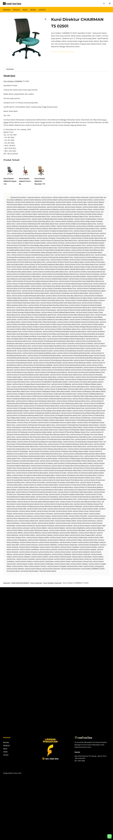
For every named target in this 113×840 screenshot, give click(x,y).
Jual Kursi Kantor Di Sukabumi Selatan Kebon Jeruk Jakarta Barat (33, 475)
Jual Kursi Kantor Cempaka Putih (28, 209)
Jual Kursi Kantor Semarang (28, 552)
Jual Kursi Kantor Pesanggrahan (88, 545)
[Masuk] (104, 3)
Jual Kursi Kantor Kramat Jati (25, 525)
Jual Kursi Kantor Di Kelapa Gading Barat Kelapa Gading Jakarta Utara (75, 336)
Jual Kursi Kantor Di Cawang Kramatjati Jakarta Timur (55, 231)
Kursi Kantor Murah (13, 571)
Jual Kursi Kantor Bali (96, 197)
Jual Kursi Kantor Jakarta (80, 513)
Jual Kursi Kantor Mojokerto (69, 533)
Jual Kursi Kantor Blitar (79, 204)
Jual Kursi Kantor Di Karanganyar (45, 310)
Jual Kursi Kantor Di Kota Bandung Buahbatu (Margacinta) (83, 358)
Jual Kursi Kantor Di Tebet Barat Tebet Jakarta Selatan (75, 492)
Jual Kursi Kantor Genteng (27, 511)
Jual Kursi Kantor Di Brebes (85, 226)
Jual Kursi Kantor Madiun (39, 528)
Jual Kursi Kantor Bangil (49, 200)
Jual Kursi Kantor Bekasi (14, 204)
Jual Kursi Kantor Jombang (96, 516)
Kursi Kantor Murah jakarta (30, 571)
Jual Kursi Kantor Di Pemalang (27, 422)
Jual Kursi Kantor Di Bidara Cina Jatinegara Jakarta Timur (77, 224)
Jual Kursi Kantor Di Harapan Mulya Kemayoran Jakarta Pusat (72, 283)
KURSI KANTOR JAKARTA (20, 583)
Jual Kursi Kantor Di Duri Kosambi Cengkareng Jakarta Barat (44, 264)
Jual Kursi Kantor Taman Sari (82, 559)
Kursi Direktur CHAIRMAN (13, 81)
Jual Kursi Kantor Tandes (62, 561)
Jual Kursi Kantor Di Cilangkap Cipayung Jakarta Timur (68, 245)
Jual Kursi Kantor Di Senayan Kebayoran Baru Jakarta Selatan (52, 468)
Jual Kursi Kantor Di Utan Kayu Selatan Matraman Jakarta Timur (38, 501)
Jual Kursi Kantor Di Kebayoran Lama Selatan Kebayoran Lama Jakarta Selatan (43, 319)
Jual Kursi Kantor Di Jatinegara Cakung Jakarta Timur (59, 288)
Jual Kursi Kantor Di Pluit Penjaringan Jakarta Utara (33, 437)
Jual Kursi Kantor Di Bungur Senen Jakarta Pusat (46, 228)
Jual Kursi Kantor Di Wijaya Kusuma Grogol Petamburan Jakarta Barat (39, 506)
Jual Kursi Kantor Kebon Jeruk (28, 521)
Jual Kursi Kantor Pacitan (58, 537)
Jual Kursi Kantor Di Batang (64, 221)
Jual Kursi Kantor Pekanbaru (48, 545)
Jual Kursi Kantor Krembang (45, 525)
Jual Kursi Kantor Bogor (95, 204)
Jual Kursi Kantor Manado (57, 530)
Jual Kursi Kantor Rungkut (88, 547)
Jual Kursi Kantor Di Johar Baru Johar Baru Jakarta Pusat (64, 295)
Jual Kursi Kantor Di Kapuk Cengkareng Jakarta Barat (33, 307)
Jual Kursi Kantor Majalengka (75, 528)
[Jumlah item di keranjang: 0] (110, 3)
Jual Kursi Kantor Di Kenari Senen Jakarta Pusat (40, 343)
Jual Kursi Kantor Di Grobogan (89, 274)
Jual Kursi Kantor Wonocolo (51, 569)
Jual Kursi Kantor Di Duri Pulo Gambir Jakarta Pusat (82, 264)
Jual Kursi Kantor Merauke (50, 533)
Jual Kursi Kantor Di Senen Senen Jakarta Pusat (88, 468)
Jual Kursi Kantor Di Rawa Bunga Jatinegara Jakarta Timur (65, 456)
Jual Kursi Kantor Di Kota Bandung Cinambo (76, 363)
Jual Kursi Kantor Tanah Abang (43, 561)
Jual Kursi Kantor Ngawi (61, 535)
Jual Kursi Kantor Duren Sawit (37, 509)
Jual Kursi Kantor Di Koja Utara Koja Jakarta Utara (83, 346)
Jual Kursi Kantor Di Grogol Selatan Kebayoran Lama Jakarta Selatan (63, 276)
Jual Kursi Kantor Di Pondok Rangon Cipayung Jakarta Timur (83, 442)
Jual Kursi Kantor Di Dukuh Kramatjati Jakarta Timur (86, 260)
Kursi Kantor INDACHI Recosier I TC (40, 181)
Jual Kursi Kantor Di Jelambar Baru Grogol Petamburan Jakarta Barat (44, 291)
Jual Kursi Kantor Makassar (94, 528)
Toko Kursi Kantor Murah (47, 571)
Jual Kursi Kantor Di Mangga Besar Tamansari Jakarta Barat (64, 389)
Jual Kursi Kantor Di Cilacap (56, 243)
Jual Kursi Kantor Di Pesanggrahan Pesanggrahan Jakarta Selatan (77, 425)
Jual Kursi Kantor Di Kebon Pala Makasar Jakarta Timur (63, 329)
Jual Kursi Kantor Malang (15, 530)
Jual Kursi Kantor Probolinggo (29, 547)
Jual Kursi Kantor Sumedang (25, 559)
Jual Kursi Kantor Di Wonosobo (93, 506)
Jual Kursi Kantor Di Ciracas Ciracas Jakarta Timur (33, 260)
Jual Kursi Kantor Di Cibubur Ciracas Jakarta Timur (53, 238)
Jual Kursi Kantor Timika (20, 566)
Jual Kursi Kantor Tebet (62, 564)
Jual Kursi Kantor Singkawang (61, 554)
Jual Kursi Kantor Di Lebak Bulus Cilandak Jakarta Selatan (49, 382)
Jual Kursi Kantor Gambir (90, 509)
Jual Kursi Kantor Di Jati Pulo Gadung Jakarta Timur (88, 286)
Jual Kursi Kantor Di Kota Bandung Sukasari (85, 370)
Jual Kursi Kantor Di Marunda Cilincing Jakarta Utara (59, 394)
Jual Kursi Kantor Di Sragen (58, 473)
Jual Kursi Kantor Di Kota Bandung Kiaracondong (69, 365)
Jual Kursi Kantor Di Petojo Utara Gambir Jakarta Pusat (40, 430)
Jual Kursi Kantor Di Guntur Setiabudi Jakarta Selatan (50, 279)
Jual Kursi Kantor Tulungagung (93, 566)
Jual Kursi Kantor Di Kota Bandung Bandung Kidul (73, 353)
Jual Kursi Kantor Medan (15, 533)
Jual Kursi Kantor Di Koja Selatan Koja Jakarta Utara (49, 346)
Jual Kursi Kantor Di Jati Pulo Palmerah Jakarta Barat (24, 288)
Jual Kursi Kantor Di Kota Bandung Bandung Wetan (44, 355)
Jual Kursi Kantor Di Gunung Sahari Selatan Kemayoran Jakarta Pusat (35, 281)
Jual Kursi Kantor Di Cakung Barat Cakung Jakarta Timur (81, 228)
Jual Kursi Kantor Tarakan (25, 564)
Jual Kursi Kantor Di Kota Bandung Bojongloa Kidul (46, 358)
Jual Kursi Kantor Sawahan (87, 549)
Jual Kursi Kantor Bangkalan (67, 200)
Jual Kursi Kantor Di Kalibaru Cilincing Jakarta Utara (39, 298)
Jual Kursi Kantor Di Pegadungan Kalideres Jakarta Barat (41, 413)
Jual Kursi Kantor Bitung (63, 204)
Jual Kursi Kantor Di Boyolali (66, 226)
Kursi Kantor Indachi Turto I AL (25, 181)
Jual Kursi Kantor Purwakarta (69, 547)
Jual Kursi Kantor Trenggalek (56, 566)
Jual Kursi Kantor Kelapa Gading (65, 521)
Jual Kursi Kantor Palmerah (56, 540)
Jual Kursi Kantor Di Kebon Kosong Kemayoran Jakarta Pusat (42, 327)
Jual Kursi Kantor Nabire (27, 535)
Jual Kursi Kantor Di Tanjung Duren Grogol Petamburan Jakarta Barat (40, 489)
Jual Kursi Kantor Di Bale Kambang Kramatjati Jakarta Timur (30, 216)
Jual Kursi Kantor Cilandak (21, 212)
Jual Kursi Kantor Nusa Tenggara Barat (82, 535)
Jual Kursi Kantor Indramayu (44, 513)
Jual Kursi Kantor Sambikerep (29, 549)
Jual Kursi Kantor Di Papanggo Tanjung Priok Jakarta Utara (26, 408)
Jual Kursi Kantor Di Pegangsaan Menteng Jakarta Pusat (25, 415)
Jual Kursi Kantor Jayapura (42, 516)
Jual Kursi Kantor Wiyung (33, 569)
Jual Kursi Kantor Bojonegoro (16, 207)
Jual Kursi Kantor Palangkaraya (17, 540)
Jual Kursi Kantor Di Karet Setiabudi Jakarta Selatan (58, 312)
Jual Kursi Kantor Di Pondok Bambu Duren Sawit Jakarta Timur (71, 437)
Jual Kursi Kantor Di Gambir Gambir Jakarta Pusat (27, 269)
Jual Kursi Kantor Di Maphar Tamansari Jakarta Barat (24, 394)
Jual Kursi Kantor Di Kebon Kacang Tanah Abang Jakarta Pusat (59, 324)
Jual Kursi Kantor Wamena (15, 569)
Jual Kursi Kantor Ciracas (92, 212)
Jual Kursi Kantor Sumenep (45, 559)
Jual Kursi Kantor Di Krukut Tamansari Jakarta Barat (39, 377)
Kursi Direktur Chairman (66, 51)
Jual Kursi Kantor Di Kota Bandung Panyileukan (67, 367)
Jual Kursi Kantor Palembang (37, 540)
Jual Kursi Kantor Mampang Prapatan (36, 530)
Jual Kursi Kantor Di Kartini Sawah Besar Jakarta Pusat (38, 315)
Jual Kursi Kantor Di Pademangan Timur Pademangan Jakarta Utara (60, 403)
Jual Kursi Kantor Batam (64, 202)
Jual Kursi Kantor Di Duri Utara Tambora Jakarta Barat (55, 267)
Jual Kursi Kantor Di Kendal (65, 343)
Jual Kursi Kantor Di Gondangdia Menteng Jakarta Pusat (60, 274)
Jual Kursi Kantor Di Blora (47, 226)
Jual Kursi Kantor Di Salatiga (44, 463)
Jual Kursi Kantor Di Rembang (49, 461)
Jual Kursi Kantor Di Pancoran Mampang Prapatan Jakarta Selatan (81, 406)
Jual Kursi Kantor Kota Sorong (81, 523)
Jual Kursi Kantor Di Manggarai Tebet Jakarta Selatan (88, 391)
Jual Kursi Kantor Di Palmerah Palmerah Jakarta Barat (41, 406)
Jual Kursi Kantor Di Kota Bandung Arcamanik (68, 351)
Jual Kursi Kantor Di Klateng (84, 343)
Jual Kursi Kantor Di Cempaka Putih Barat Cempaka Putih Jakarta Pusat (75, 233)
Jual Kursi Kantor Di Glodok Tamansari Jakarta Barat (24, 274)
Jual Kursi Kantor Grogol (81, 511)
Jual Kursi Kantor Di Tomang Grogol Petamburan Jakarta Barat (79, 497)
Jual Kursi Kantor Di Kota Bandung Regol (27, 370)
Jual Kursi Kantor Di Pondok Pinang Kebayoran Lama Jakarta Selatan (39, 442)
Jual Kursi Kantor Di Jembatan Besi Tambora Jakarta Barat (30, 293)
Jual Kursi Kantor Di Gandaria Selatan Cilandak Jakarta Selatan (65, 269)
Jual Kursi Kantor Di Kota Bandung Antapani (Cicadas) (35, 351)
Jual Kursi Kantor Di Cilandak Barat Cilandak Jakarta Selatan (84, 243)
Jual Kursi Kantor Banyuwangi (45, 202)
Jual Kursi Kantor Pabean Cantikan (38, 537)
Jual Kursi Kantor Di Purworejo (39, 451)
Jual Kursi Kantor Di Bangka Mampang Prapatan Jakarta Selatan (53, 219)
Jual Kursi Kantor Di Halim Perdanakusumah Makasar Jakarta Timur (29, 283)
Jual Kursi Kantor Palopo (74, 540)
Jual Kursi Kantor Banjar (85, 200)
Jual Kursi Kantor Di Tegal (40, 494)
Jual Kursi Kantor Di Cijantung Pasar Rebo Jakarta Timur (58, 240)
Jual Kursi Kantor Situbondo (81, 554)
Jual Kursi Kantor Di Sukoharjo (45, 478)
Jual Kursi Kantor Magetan (56, 528)
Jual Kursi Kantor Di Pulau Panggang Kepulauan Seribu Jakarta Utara (70, 444)
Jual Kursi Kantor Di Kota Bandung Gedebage (38, 365)
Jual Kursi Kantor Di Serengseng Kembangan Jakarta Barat (62, 470)
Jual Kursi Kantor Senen (46, 552)
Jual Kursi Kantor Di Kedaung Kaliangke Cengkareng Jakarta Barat (64, 331)
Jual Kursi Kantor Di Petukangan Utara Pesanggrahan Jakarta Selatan (29, 432)
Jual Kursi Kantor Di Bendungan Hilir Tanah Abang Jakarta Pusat (37, 224)
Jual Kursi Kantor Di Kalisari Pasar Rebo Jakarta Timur (46, 300)
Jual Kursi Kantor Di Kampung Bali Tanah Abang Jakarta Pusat (60, 303)
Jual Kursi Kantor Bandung (32, 200)
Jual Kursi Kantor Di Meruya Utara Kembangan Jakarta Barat (36, 401)
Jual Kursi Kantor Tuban (75, 566)
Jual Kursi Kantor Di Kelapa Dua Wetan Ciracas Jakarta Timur (31, 336)
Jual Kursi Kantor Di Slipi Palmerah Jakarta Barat (32, 473)
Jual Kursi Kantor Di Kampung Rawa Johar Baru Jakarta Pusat (49, 305)
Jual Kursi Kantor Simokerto (22, 554)
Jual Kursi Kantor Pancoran (29, 542)
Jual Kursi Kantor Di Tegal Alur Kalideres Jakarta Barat (66, 494)
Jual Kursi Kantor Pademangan (77, 537)
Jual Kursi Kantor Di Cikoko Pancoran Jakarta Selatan (28, 243)
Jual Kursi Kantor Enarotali (56, 509)
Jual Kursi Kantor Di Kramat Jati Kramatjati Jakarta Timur (86, 372)
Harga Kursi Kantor (33, 197)
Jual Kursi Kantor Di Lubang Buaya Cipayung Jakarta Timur (31, 384)
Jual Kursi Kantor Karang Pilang (40, 518)
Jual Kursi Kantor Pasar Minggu (88, 542)
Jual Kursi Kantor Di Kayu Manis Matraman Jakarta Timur (75, 315)
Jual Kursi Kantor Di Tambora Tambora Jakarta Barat (40, 485)
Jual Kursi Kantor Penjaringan (68, 545)
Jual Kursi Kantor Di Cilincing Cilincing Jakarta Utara (40, 248)
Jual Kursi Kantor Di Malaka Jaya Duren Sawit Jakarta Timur (30, 386)
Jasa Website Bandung (102, 773)
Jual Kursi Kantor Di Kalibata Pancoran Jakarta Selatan (75, 298)
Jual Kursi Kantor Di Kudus (66, 377)
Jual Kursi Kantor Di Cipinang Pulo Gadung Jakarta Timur (54, 257)
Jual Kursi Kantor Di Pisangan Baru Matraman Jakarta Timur (50, 434)
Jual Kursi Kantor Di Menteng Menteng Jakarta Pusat (54, 398)
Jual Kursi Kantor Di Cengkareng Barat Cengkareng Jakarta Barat (69, 236)
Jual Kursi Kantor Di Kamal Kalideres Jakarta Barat (81, 300)
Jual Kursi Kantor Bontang (55, 207)
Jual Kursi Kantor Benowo (31, 204)
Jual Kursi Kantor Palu (90, 540)
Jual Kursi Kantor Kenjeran (46, 523)
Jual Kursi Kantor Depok (29, 214)
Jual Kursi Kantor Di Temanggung (47, 497)
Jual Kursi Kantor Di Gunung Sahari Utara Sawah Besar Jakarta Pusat (81, 281)
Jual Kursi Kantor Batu (79, 202)
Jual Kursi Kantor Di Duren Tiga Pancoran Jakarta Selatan (65, 262)
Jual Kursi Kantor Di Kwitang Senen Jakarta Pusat (81, 379)
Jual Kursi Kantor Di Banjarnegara (85, 219)
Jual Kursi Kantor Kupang (81, 525)
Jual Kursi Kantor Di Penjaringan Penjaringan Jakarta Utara (35, 425)
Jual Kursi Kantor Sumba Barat (82, 557)
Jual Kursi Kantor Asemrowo (79, 197)
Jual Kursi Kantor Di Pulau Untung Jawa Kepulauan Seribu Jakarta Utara (62, 446)
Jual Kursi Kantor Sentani (63, 552)
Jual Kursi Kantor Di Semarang (41, 466)
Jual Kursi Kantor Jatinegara (24, 516)
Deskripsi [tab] (10, 69)
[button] (45, 19)
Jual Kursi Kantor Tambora (24, 561)
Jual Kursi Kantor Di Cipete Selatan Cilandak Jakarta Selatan (50, 250)
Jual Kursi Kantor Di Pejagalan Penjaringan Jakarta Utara (62, 415)
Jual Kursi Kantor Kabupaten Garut (18, 518)
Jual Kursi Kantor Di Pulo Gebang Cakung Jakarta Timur (49, 449)
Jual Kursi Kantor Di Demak (60, 260)
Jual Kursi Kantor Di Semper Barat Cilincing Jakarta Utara (70, 466)
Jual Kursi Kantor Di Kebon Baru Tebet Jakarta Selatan (39, 322)
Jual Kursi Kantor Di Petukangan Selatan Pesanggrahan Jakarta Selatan (81, 430)
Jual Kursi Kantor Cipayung (74, 212)
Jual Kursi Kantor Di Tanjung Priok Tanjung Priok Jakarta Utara (36, 492)
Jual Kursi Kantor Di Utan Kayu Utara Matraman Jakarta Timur (80, 501)
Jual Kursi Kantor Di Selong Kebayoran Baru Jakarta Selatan (73, 463)
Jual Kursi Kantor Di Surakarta (35, 482)
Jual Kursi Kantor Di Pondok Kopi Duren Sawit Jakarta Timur (55, 439)
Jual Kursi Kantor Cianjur (84, 209)
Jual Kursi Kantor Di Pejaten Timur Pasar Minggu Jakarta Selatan (48, 418)
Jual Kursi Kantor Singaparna (41, 554)
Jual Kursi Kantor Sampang (48, 549)
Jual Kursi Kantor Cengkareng (49, 209)
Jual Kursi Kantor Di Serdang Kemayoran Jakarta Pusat (25, 470)
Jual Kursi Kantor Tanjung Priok (81, 561)
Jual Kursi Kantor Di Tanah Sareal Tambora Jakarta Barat (77, 485)
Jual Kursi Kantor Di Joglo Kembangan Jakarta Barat (28, 295)
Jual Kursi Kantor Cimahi (57, 212)
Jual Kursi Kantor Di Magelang (61, 384)
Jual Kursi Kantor (46, 197)
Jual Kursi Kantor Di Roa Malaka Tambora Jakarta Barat (78, 461)
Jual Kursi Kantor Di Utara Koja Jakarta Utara (58, 504)
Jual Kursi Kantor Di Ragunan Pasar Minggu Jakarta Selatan (69, 451)
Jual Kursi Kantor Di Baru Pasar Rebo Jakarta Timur (38, 221)
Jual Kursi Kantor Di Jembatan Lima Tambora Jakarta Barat (69, 293)
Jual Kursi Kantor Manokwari (76, 530)
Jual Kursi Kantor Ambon (61, 197)
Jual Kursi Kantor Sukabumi (21, 557)
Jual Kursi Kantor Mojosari (87, 533)
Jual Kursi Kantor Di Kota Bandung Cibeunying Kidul (56, 360)
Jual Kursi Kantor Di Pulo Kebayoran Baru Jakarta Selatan (87, 449)
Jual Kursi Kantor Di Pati (15, 413)
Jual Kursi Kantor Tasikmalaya (44, 564)
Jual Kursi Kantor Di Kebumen (32, 331)
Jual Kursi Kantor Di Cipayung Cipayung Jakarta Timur (75, 248)
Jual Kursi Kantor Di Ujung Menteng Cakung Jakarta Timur (58, 499)
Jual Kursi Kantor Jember (60, 516)
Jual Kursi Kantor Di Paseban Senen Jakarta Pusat (89, 410)
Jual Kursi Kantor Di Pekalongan (80, 418)
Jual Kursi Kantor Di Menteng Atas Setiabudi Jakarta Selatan (40, 396)
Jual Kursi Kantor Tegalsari (79, 564)
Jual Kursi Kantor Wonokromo (71, 569)
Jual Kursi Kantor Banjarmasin (25, 202)
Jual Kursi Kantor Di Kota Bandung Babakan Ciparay (40, 353)
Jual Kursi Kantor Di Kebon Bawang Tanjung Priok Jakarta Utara (78, 322)
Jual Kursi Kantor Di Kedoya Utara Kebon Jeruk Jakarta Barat (49, 334)
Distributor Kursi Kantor (19, 197)
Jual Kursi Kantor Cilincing (39, 212)
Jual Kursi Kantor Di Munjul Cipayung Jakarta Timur (73, 401)
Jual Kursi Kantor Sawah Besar (68, 549)
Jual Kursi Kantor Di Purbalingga (17, 451)
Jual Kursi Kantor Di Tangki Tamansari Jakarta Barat (56, 487)
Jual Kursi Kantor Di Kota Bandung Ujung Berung (51, 372)
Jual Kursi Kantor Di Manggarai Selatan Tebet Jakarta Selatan (50, 391)
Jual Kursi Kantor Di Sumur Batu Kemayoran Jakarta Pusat (75, 478)
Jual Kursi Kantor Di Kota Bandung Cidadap (47, 363)
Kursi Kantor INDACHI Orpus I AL (10, 181)
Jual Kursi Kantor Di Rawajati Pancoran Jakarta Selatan (39, 458)
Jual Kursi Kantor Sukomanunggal (60, 557)
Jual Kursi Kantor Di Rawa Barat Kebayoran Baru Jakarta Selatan (84, 454)
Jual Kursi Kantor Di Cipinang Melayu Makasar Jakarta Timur (74, 255)
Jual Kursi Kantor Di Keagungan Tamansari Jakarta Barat (53, 317)
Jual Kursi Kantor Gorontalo (46, 511)
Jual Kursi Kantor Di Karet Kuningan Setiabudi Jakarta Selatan (77, 310)
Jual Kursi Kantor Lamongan (20, 528)
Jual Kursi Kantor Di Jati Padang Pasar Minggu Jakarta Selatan (51, 286)
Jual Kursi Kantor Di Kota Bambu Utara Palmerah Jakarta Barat (64, 348)
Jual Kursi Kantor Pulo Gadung (49, 547)
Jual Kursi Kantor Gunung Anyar (23, 513)
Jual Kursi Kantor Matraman (95, 530)
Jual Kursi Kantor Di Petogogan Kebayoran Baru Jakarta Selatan (62, 427)
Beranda (6, 10)
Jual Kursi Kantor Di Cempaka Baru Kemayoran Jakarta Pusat (31, 233)
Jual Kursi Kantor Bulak (90, 207)
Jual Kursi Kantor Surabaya (63, 559)
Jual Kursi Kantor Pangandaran (49, 542)
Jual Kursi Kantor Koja (63, 523)
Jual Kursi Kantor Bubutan (73, 207)
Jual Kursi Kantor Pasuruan (29, 545)
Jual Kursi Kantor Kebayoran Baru (82, 518)
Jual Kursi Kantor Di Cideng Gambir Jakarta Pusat (87, 238)
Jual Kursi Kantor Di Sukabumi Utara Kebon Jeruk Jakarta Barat (76, 475)
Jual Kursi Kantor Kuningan (64, 525)
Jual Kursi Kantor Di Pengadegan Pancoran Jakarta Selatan (57, 422)
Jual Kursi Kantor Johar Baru (78, 516)
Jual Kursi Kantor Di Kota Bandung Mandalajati (35, 367)
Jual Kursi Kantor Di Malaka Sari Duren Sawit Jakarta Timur (70, 386)
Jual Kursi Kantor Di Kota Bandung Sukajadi (55, 370)
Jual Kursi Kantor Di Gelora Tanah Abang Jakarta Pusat (87, 272)
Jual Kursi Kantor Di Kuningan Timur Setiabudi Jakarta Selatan (44, 379)
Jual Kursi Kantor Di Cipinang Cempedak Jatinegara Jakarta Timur (32, 255)
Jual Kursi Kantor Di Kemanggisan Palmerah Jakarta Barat (66, 339)
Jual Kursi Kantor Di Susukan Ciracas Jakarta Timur (63, 482)
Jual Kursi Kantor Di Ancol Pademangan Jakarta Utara (55, 214)
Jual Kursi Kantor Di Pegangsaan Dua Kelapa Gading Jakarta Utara (83, 413)
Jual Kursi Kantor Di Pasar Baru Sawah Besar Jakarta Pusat (65, 408)
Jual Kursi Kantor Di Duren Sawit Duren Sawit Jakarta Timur (26, 262)
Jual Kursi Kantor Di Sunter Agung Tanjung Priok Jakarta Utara (62, 480)
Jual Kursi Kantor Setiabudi (81, 552)
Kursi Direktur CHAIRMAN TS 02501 (93, 569)
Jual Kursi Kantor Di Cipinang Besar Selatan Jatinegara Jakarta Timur (39, 252)
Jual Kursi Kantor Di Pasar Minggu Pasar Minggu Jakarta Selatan (51, 410)
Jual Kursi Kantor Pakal (95, 537)
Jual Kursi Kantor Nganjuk (44, 535)
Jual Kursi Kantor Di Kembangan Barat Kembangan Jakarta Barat (53, 341)
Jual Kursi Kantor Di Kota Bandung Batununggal (77, 355)
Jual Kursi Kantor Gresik (64, 511)
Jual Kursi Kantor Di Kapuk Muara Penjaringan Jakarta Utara (71, 307)
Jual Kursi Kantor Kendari (28, 523)
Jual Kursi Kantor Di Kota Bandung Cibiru (87, 360)
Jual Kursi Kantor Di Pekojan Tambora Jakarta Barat (47, 420)
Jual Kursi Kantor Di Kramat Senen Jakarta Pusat (66, 375)
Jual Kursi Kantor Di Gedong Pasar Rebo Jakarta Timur (50, 272)
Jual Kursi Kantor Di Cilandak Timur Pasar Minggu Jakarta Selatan (28, 245)
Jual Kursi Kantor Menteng (32, 533)
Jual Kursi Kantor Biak (48, 204)
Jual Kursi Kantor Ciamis (68, 209)
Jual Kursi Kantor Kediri (46, 521)
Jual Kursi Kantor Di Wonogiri (72, 506)
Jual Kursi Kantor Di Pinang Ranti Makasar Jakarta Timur (71, 432)
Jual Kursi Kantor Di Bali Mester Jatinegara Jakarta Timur (69, 216)
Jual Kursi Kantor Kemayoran (86, 521)
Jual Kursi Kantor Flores (73, 509)
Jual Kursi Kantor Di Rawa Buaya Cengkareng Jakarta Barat (26, 456)
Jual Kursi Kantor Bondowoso (36, 207)
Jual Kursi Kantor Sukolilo (39, 557)
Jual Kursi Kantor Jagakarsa (63, 513)
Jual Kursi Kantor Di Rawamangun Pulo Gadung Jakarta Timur (78, 458)
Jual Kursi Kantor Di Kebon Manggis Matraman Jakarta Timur (82, 327)
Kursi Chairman (36, 583)
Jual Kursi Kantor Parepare (69, 542)
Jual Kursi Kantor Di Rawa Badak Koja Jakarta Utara (45, 454)
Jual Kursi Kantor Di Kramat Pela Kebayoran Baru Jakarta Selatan (28, 375)
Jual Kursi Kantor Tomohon (38, 566)
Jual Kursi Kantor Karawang (61, 518)
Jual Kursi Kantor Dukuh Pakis (16, 509)
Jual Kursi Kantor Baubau (95, 202)
